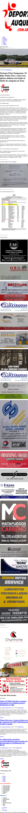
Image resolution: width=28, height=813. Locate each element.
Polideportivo (9, 69)
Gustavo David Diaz (6, 707)
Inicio (4, 37)
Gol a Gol (5, 40)
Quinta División (6, 789)
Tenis (4, 804)
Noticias (4, 38)
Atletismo (5, 797)
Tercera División (6, 787)
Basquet (4, 800)
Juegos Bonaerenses (7, 802)
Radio (4, 41)
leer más (2, 717)
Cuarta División (6, 788)
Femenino (5, 792)
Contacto (5, 44)
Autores (4, 43)
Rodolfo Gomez (5, 747)
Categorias (5, 39)
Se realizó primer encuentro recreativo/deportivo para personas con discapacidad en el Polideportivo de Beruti (13, 742)
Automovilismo (6, 799)
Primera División (6, 785)
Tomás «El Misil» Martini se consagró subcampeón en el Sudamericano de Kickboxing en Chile (13, 703)
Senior (4, 793)
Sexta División (6, 790)
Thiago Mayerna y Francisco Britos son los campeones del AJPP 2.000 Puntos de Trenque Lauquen (14, 722)
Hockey (4, 801)
